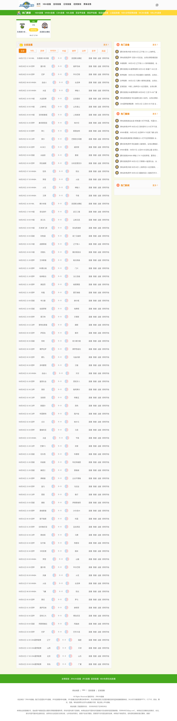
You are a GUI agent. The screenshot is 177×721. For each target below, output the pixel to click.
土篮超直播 (115, 13)
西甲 (42, 51)
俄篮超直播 (103, 13)
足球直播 (67, 4)
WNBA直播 (50, 13)
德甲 (74, 51)
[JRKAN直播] (26, 8)
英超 (103, 51)
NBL (33, 21)
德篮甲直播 (92, 13)
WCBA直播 (144, 13)
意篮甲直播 (80, 13)
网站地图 (75, 690)
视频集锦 (77, 4)
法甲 (84, 51)
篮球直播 (57, 4)
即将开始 (33, 30)
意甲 (94, 51)
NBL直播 (70, 13)
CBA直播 (60, 13)
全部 (22, 51)
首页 (38, 4)
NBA (83, 690)
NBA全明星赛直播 (129, 13)
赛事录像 (87, 4)
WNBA (53, 51)
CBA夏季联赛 (36, 640)
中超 (64, 51)
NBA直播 (47, 4)
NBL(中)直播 (155, 13)
